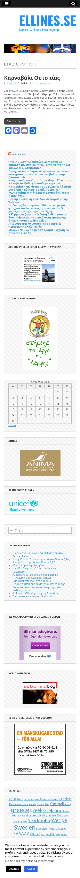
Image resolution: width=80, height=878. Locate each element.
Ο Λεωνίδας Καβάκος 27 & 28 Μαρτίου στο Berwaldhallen (38, 554)
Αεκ (57, 828)
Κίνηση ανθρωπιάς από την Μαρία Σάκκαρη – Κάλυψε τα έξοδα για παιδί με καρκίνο (40, 181)
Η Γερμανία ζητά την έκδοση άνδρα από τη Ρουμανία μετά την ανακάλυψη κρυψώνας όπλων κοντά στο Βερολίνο (37, 217)
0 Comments (43, 82)
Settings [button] (14, 868)
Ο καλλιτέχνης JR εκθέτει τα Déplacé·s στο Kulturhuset (37, 570)
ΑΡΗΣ (51, 828)
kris (14, 815)
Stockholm (39, 820)
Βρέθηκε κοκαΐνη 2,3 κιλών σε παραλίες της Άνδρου (38, 200)
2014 (20, 799)
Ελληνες (55, 834)
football (57, 803)
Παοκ (64, 834)
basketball (55, 799)
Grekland (53, 810)
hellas (66, 811)
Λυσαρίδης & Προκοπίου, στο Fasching (35, 574)
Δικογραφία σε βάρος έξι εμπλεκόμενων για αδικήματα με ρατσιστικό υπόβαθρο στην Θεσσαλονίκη (38, 174)
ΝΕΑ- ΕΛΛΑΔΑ (19, 154)
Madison (11, 82)
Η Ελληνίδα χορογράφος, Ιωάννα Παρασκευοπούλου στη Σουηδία (32, 579)
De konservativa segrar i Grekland (32, 596)
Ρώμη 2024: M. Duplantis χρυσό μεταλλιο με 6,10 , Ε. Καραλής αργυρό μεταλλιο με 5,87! (41, 561)
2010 (12, 799)
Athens (44, 799)
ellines (32, 804)
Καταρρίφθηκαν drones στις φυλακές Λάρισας (39, 186)
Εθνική (35, 834)
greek (36, 810)
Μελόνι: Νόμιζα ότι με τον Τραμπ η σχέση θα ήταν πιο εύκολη (38, 231)
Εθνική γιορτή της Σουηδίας (29, 565)
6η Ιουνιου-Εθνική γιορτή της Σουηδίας (35, 593)
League (21, 815)
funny (67, 804)
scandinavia (20, 821)
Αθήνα (62, 828)
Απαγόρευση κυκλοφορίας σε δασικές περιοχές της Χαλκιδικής (34, 225)
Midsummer (49, 815)
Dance (13, 804)
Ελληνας (45, 834)
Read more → (15, 121)
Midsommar (33, 815)
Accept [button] (31, 868)
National (62, 815)
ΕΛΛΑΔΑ (21, 834)
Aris (37, 799)
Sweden (24, 827)
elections (22, 804)
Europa (41, 804)
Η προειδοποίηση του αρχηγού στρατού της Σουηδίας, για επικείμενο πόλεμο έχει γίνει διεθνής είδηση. (39, 587)
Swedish (41, 828)
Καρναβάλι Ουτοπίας (32, 77)
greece (20, 810)
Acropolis (29, 799)
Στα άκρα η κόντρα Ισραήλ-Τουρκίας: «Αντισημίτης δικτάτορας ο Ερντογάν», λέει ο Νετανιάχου (38, 192)
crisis (67, 798)
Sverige (59, 820)
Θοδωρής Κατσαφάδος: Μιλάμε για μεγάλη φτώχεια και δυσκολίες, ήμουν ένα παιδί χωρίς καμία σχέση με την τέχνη (37, 208)
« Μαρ (12, 425)
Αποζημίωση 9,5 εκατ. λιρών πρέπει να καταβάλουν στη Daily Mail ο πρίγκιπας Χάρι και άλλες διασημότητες (39, 164)
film (47, 804)
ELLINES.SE (47, 20)
